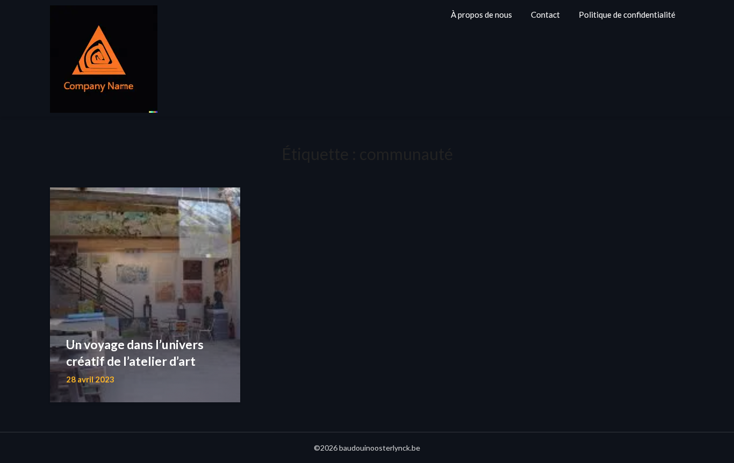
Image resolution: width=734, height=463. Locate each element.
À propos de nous (481, 14)
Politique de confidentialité (627, 14)
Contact (545, 14)
